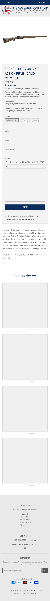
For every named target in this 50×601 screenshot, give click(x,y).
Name (7, 131)
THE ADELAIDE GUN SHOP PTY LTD (28, 590)
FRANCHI (9, 82)
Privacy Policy (25, 525)
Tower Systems (30, 593)
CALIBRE (8, 116)
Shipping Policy (25, 522)
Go (45, 570)
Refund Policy (25, 519)
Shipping (18, 88)
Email (7, 140)
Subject (8, 158)
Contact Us (25, 517)
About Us (25, 514)
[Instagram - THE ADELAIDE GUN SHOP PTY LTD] (25, 548)
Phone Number (10, 149)
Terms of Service (25, 528)
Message (8, 167)
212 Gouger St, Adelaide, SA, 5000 (25, 544)
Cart (43, 2)
